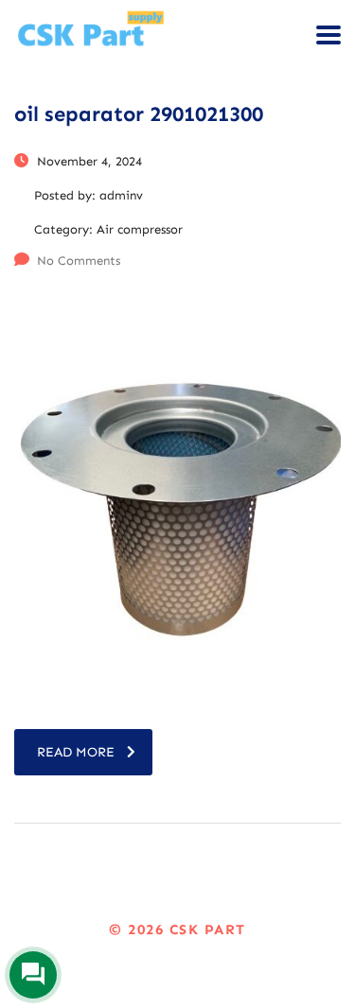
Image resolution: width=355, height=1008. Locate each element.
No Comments (78, 260)
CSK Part (207, 929)
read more (76, 752)
